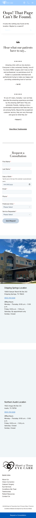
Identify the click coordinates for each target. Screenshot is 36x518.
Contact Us (6, 496)
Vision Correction (8, 482)
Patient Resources (8, 494)
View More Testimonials (18, 129)
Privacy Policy (24, 506)
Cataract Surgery (8, 484)
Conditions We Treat (9, 489)
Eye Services (6, 487)
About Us (5, 479)
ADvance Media (27, 508)
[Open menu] (32, 2)
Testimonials (6, 491)
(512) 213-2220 (9, 298)
